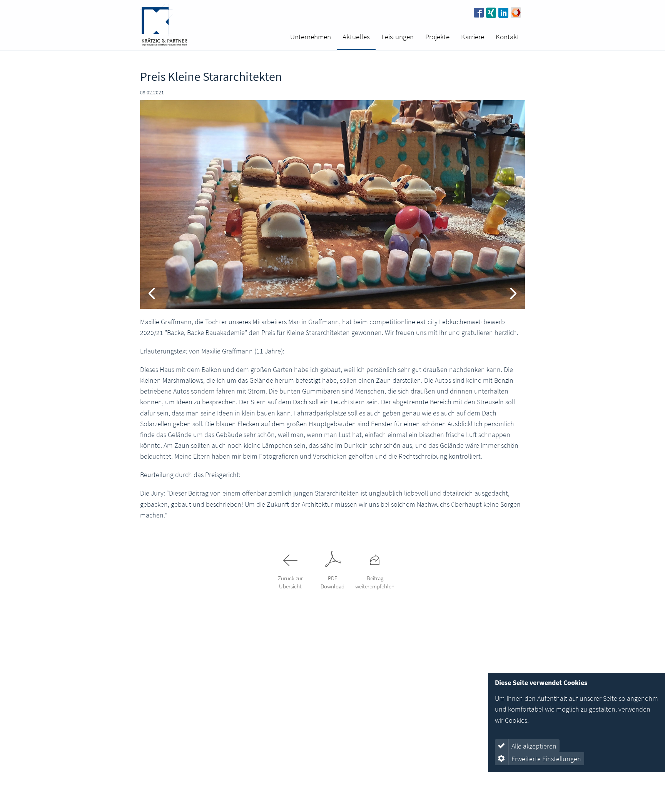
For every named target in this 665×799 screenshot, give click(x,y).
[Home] (163, 25)
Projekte (437, 36)
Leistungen (397, 36)
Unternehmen (310, 36)
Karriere (472, 36)
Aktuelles (356, 36)
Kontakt (507, 36)
